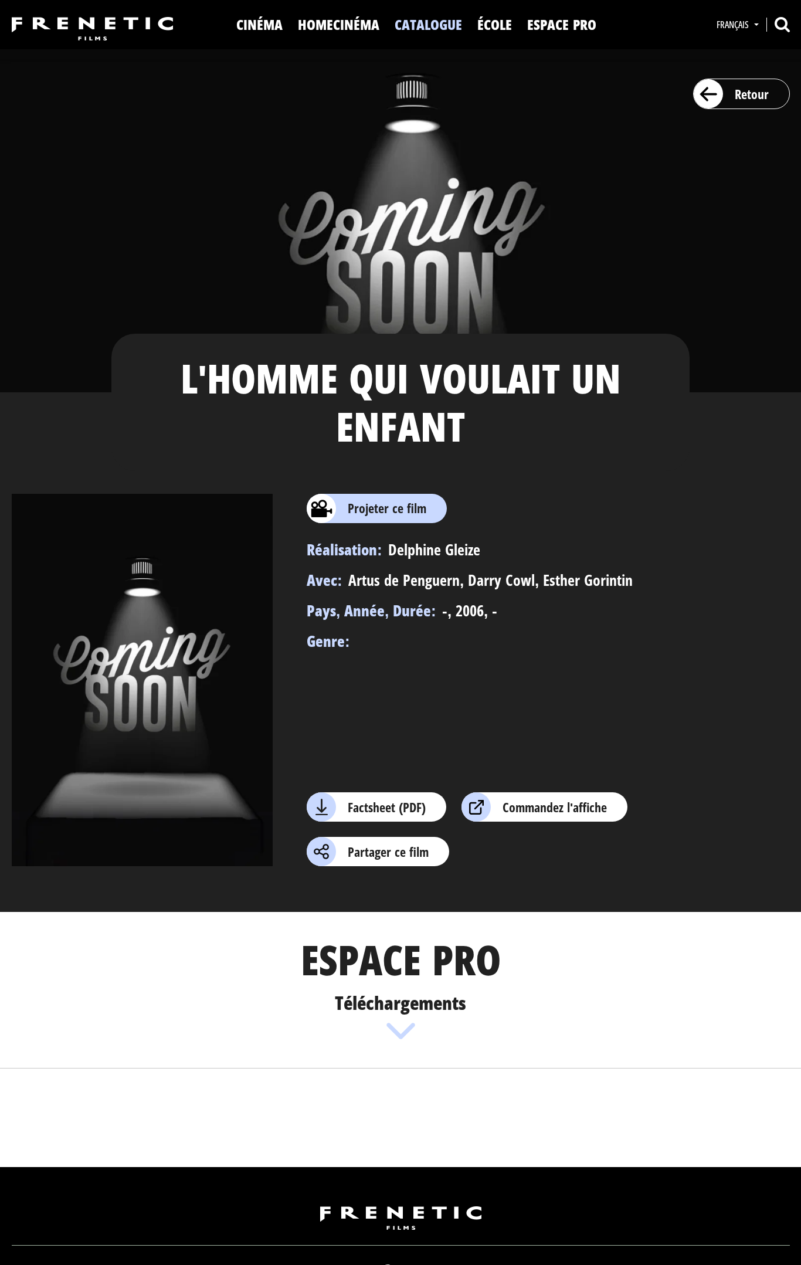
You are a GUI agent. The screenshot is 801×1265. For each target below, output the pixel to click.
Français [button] (734, 24)
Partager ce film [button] (388, 851)
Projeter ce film (387, 508)
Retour (752, 94)
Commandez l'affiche (555, 807)
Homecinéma (338, 24)
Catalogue (428, 24)
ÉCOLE (494, 24)
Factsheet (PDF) (387, 807)
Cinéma (259, 24)
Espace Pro (561, 24)
